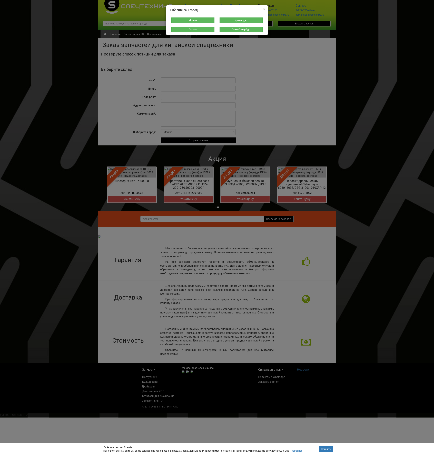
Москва (193, 20)
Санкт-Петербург (241, 29)
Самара (193, 29)
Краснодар (241, 20)
